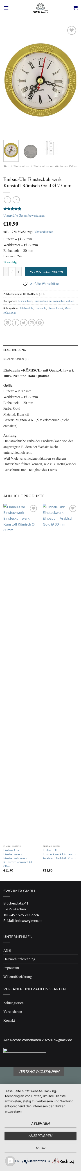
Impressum (11, 967)
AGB (7, 950)
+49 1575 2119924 (24, 915)
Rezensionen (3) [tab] (16, 359)
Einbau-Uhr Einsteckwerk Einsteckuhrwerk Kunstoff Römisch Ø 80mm (17, 858)
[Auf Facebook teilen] (15, 322)
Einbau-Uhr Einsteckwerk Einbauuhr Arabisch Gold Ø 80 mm (60, 854)
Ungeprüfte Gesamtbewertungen (24, 215)
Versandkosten (43, 231)
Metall (68, 308)
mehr (41, 1148)
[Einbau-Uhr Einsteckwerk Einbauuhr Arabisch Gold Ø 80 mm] (60, 673)
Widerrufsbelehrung (17, 976)
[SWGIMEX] (40, 8)
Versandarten (12, 1011)
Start (6, 166)
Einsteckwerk (55, 308)
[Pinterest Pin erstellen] (40, 322)
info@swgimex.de (28, 920)
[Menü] (6, 7)
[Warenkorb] (75, 8)
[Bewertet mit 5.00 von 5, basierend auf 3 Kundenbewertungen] (40, 208)
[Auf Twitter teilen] (23, 322)
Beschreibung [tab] (14, 350)
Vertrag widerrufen (39, 1071)
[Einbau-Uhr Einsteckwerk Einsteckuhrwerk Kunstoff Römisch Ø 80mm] (20, 673)
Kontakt (9, 1020)
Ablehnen (40, 1123)
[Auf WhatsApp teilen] (7, 322)
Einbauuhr (40, 308)
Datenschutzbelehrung (19, 958)
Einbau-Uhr (26, 308)
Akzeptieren (40, 1136)
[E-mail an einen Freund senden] (32, 322)
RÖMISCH (9, 313)
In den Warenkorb (46, 271)
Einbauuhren (21, 166)
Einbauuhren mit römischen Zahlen (55, 166)
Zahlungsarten (13, 1002)
